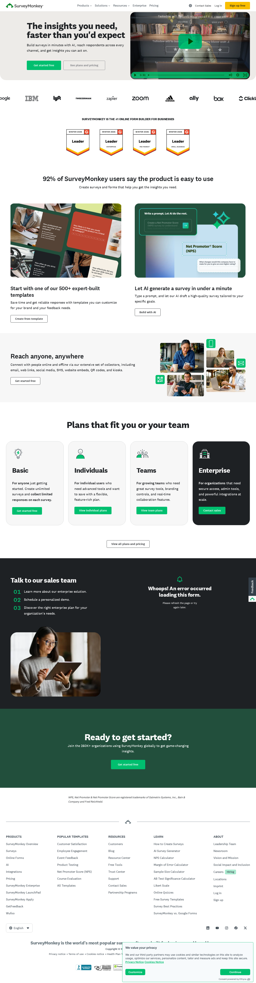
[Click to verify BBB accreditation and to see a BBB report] (83, 969)
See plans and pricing (84, 65)
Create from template (29, 319)
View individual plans (93, 510)
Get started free (44, 65)
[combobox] (19, 927)
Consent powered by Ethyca (232, 979)
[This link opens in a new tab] (208, 928)
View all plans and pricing (128, 544)
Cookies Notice (154, 962)
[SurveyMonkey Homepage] (24, 6)
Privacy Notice (134, 962)
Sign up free (237, 5)
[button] (252, 590)
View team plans (151, 510)
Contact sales (212, 510)
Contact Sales (203, 5)
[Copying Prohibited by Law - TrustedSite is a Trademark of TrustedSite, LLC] (121, 969)
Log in (218, 5)
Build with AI (147, 312)
